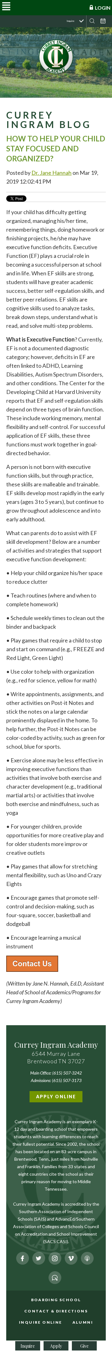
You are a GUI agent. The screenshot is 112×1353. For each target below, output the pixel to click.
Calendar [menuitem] (102, 21)
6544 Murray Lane (56, 1053)
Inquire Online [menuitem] (40, 1322)
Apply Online (56, 1096)
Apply (56, 1346)
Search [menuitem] (91, 21)
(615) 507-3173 (67, 1080)
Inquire (28, 1346)
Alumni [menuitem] (82, 1322)
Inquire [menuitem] (70, 20)
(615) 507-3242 (67, 1072)
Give (84, 1346)
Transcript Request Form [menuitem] (60, 1305)
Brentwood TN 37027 (56, 1061)
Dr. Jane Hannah (51, 172)
